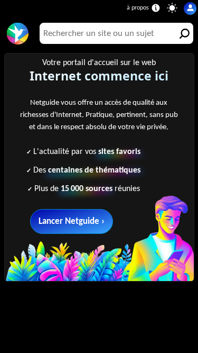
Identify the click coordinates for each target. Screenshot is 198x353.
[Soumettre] (182, 33)
